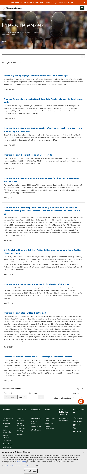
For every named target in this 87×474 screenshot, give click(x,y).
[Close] (83, 452)
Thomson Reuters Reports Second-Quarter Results (28, 154)
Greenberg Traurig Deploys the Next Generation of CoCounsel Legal (36, 75)
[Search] (83, 57)
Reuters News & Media (50, 419)
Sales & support (36, 418)
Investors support (34, 422)
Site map (20, 434)
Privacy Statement (28, 466)
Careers (5, 427)
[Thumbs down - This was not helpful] (83, 388)
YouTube (78, 431)
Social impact (7, 447)
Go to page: (33, 393)
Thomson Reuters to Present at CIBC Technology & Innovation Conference (39, 356)
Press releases (8, 444)
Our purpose (7, 441)
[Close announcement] (84, 2)
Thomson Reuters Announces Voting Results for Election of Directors (36, 284)
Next (21, 397)
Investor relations (6, 436)
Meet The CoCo (65, 2)
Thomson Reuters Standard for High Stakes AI (25, 312)
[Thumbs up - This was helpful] (78, 388)
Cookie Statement (13, 466)
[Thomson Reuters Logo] (13, 8)
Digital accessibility (7, 431)
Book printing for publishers (63, 419)
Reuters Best (49, 423)
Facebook (78, 418)
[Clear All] (79, 57)
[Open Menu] (82, 8)
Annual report (7, 423)
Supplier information (20, 424)
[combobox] (43, 56)
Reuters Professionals (49, 428)
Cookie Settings (21, 462)
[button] (81, 401)
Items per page (77, 393)
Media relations (36, 427)
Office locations (36, 430)
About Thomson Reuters (8, 419)
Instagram (78, 422)
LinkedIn (78, 425)
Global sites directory (21, 430)
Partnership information (20, 419)
